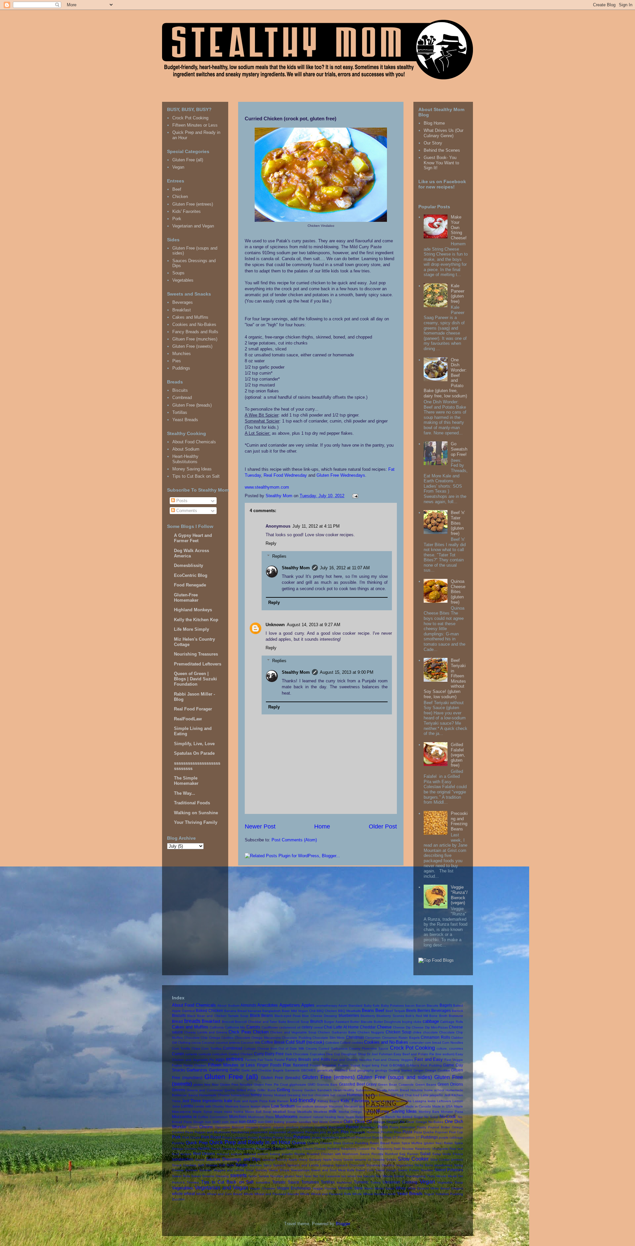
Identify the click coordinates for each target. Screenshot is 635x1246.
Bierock (457, 1011)
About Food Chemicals (194, 441)
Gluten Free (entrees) (192, 204)
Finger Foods (269, 1065)
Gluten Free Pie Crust (271, 1084)
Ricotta (299, 1154)
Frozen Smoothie (323, 1065)
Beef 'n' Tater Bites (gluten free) (458, 523)
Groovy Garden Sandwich (312, 1090)
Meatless (320, 1111)
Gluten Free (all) (187, 159)
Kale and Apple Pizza (251, 1101)
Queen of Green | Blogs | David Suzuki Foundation (195, 679)
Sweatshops (300, 1170)
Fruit (384, 1065)
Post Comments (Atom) (294, 839)
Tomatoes (310, 1182)
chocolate (430, 1032)
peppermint (259, 1132)
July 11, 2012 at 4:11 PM (316, 526)
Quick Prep (197, 1142)
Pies (176, 360)
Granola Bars (327, 1084)
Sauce (200, 1159)
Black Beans (261, 1015)
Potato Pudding (260, 1137)
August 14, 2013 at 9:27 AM (313, 624)
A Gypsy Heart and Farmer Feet (193, 538)
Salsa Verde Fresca (447, 1154)
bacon (410, 1005)
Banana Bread (235, 1011)
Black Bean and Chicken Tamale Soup (217, 1016)
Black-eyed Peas (288, 1016)
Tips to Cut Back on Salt (196, 476)
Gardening (218, 1070)
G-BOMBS (397, 1065)
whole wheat (183, 1193)
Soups (178, 272)
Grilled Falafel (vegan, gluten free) (458, 755)
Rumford (391, 1154)
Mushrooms (286, 1116)
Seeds (348, 1159)
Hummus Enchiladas (380, 1095)
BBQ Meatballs (349, 1011)
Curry (259, 1054)
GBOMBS (308, 1070)
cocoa (196, 1042)
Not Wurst (320, 1122)
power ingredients (325, 1137)
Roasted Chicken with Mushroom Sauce (338, 1154)
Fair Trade (266, 1060)
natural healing (324, 1117)
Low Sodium (283, 1106)
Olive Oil (363, 1121)
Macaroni (336, 1106)
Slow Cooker (413, 1159)
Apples (308, 1005)
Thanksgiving (415, 1176)
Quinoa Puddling (355, 1143)
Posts (181, 500)
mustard (305, 1117)
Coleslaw (332, 1042)
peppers (297, 1132)
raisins (204, 1148)
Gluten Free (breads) (192, 405)
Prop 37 (390, 1137)
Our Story (433, 143)
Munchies (181, 353)
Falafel (280, 1060)
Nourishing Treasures (196, 654)
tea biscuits (366, 1176)
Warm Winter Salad (379, 1188)
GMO (312, 1084)
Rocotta (377, 1154)
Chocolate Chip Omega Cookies (209, 1037)
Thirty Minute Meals (442, 1176)
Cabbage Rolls (451, 1022)
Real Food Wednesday (285, 475)
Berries (423, 1010)
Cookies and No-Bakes (194, 324)
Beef (176, 189)
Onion (193, 1127)
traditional (344, 1182)
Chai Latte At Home (341, 1027)
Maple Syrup (202, 1111)
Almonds (248, 1005)
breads (192, 1021)
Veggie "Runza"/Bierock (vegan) (459, 895)
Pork (176, 218)
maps (218, 1111)
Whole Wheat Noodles (369, 1194)
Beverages (182, 302)
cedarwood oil (289, 1027)
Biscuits (180, 390)
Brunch (316, 1021)
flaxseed (300, 1065)
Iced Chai (404, 1095)
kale (228, 1100)
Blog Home (434, 123)
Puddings (181, 368)
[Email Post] (354, 495)
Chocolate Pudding (297, 1037)
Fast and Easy (428, 1059)
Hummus (355, 1095)
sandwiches (182, 1159)
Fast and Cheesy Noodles (351, 1060)
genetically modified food (336, 1070)
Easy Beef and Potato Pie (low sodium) (424, 1054)
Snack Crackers (184, 1165)
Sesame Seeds (384, 1159)
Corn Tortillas (211, 1048)
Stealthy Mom (280, 495)
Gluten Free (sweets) (192, 346)
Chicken (180, 196)
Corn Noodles (452, 1042)
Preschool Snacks (369, 1137)
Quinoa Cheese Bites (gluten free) (458, 591)
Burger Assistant (336, 1022)
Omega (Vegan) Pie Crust (394, 1122)
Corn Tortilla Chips (186, 1048)
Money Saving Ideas (192, 468)
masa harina (233, 1111)
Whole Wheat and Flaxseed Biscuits (271, 1194)
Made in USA (442, 1106)
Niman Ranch (384, 1117)
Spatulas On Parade (194, 753)
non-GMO (247, 1121)
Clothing (184, 1042)
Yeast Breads (185, 419)
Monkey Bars (429, 1111)
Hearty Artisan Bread (393, 1090)
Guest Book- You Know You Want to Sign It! (441, 162)
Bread (177, 1021)
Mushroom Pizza (261, 1117)
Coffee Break (273, 1042)
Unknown (275, 624)
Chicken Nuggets (371, 1032)
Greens (178, 1090)
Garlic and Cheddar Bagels (262, 1070)
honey (256, 1095)
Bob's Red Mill (416, 1016)
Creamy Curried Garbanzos (327, 1048)
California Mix (235, 1027)
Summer (191, 1170)
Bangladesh (271, 1011)
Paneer (352, 1127)
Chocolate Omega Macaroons (258, 1037)
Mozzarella (182, 1116)
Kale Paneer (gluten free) (457, 293)
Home (322, 826)
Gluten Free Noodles (236, 1084)
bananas (254, 1011)
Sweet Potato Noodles (415, 1170)
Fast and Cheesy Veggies (393, 1060)
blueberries (349, 1015)
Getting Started (400, 1070)
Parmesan (368, 1127)
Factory (250, 1060)
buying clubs (412, 1022)
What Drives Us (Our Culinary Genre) (443, 133)
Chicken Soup (398, 1032)
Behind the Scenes (442, 150)
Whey (401, 1188)
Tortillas (179, 412)
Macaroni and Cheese (361, 1106)
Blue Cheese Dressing (319, 1016)
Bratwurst (456, 1016)
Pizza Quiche (424, 1132)
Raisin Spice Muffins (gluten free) (417, 1143)
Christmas (355, 1037)
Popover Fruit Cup (449, 1132)
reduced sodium (229, 1154)
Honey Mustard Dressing (282, 1095)
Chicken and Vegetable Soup (293, 1032)
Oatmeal (335, 1122)
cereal (318, 1027)
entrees (234, 1059)
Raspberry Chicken (270, 1148)
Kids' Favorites (186, 211)
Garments (292, 1070)
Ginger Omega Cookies (431, 1070)
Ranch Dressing (223, 1148)
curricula (204, 1054)
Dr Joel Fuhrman (380, 1054)
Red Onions (204, 1153)
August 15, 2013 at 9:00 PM (346, 672)
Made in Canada (418, 1106)
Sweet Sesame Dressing (210, 1176)
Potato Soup (282, 1137)
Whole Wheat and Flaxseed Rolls (325, 1194)
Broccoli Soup (298, 1022)
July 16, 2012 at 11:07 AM (345, 567)
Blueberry (367, 1016)
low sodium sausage (312, 1106)
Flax (287, 1065)
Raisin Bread (380, 1143)
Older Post (383, 826)
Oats (348, 1121)
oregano (251, 1127)
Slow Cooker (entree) (446, 1159)
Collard (345, 1042)
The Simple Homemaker (186, 781)
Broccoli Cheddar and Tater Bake (260, 1022)
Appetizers (289, 1005)
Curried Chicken (241, 1054)
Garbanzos (197, 1069)
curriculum (219, 1054)
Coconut (208, 1042)
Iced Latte (421, 1095)
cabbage (431, 1021)
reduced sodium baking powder (268, 1154)
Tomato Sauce (285, 1182)
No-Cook (448, 1116)
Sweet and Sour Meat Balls (332, 1170)
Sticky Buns (423, 1165)
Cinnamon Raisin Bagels (401, 1037)
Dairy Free (274, 1054)
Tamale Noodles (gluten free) (280, 1176)
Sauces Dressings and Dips (233, 1159)
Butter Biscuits (361, 1022)
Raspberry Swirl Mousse (395, 1148)
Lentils (187, 1106)
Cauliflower (270, 1027)
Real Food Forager (193, 708)
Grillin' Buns (266, 1090)
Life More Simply (191, 629)
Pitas (398, 1132)
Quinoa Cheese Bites (324, 1143)
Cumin (178, 1054)
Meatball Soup (284, 1111)
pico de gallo (330, 1132)
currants (191, 1054)
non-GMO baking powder (277, 1122)
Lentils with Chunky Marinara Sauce (221, 1106)
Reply (271, 543)
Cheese (384, 1027)
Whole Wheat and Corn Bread (219, 1194)
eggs (220, 1059)
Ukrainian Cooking (400, 1182)
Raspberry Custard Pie (358, 1148)
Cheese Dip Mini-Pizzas (430, 1027)
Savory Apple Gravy (292, 1159)
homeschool (240, 1095)
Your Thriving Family (195, 822)
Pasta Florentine (402, 1127)
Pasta (383, 1127)
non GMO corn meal (221, 1122)
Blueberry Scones (390, 1016)
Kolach (376, 1101)
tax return (348, 1176)
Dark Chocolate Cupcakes (305, 1054)
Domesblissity (188, 565)
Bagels (446, 1005)
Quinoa (299, 1142)
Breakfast (181, 309)
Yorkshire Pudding (449, 1194)
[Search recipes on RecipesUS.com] (436, 960)
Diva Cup (333, 1054)
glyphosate (297, 1084)
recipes (186, 1154)
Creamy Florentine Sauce (368, 1048)
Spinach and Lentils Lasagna (310, 1165)
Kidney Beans (328, 1101)
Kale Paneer (278, 1101)
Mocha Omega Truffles (357, 1111)
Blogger (343, 1223)
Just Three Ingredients (202, 1101)
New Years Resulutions (355, 1117)
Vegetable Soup (450, 1182)
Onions (206, 1126)
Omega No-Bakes (429, 1122)
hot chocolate (318, 1095)
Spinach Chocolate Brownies (357, 1165)
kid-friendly (303, 1100)
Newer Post (260, 826)
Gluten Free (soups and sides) (394, 1077)
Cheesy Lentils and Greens (205, 1032)
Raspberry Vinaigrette (431, 1148)
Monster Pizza (452, 1111)
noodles (305, 1122)
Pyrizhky (178, 1143)
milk (333, 1111)
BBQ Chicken (327, 1011)
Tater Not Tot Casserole (322, 1176)
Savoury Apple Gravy (325, 1159)
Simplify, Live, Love (194, 743)
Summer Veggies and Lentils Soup (226, 1170)
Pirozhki (387, 1132)
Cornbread (182, 397)
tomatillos (263, 1182)
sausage (268, 1159)
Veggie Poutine (324, 1188)
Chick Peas (240, 1031)
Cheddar (368, 1027)
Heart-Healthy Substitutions (185, 459)
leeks (432, 1101)
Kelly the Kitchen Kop (196, 619)
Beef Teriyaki (395, 1011)
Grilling (283, 1089)
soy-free (256, 1165)
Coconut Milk (250, 1042)
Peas (189, 1132)
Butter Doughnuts (387, 1022)
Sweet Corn (365, 1170)
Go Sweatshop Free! (459, 449)
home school (434, 1090)
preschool (347, 1137)
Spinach (279, 1165)
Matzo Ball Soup (258, 1111)
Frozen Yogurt (349, 1065)
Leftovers (444, 1101)
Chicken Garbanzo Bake (337, 1032)
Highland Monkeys (193, 609)
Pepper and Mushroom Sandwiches (221, 1132)
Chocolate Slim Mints (329, 1037)
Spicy (267, 1165)
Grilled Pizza (246, 1090)
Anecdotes (267, 1005)
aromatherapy (326, 1005)
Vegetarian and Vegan (193, 225)
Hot (304, 1095)
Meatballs (304, 1111)
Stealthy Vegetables (397, 1165)
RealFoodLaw (188, 718)
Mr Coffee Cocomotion (210, 1117)
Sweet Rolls (181, 1176)
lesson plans (260, 1106)
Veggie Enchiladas (294, 1188)
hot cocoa (338, 1095)
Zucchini (178, 1199)
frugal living (371, 1065)
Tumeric (361, 1182)
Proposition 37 (409, 1137)
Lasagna (419, 1101)
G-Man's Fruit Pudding (424, 1065)
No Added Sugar (410, 1117)
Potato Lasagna (234, 1137)
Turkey (375, 1182)
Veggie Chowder (262, 1188)
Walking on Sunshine (196, 812)
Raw (452, 1148)
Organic (266, 1127)
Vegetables (182, 280)
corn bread (433, 1042)
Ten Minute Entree (390, 1176)
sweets (238, 1175)
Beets (411, 1010)
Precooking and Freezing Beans (459, 821)
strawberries (443, 1165)
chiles (417, 1032)
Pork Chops (191, 1137)
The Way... (184, 793)
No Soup (431, 1117)
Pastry (421, 1127)
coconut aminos (228, 1042)
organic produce (286, 1127)
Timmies (193, 1182)
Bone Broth (438, 1016)
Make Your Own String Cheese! (459, 227)
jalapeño (436, 1095)
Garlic (235, 1070)
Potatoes (302, 1137)
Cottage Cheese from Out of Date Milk (274, 1048)
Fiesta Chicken (195, 1065)
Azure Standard (350, 1005)
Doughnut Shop (353, 1054)
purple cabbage (451, 1137)
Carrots (253, 1027)
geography (365, 1070)
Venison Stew (350, 1188)
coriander (416, 1042)
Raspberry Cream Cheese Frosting (313, 1148)
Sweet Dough (386, 1170)
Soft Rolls (226, 1165)
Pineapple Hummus (365, 1132)
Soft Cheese (208, 1165)
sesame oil (363, 1159)
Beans (368, 1010)
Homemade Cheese (214, 1095)
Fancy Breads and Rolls (195, 331)
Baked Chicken (209, 1010)
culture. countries (450, 1048)
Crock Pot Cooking (190, 117)
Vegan (178, 167)
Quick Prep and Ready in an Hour (249, 1142)
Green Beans (425, 1084)
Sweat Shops (279, 1170)
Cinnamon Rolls (435, 1037)
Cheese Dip (402, 1027)
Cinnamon (373, 1037)
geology (381, 1070)
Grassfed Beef (352, 1084)
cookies (357, 1042)
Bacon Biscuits (427, 1005)
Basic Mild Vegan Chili (298, 1011)
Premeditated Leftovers (197, 664)
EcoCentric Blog (190, 575)
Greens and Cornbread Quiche (211, 1090)
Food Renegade (190, 585)
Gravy (371, 1084)
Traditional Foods (192, 802)
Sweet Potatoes (449, 1170)
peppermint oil (279, 1132)
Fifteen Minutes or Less (195, 125)
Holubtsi (416, 1090)
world (392, 1194)
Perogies (312, 1132)
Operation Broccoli (229, 1127)
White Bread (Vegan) (446, 1188)
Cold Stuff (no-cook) (305, 1042)
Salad (425, 1153)
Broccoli (228, 1022)
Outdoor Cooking (313, 1127)
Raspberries (246, 1148)
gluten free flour (205, 1084)
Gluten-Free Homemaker (186, 597)
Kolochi (388, 1101)
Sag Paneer (408, 1154)
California (217, 1027)
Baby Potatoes (392, 1005)
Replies (279, 556)
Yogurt (429, 1194)
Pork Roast (211, 1137)
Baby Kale (372, 1005)
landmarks (403, 1101)
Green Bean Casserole (396, 1084)
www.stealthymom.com (267, 487)
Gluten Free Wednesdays (341, 475)
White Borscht (418, 1188)
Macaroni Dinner (391, 1106)
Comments (186, 510)
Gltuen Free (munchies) (194, 339)
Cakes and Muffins (190, 317)
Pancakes (336, 1127)
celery (307, 1027)
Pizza (407, 1132)
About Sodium (185, 449)
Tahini (252, 1176)
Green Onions (450, 1084)
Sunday (261, 1170)
